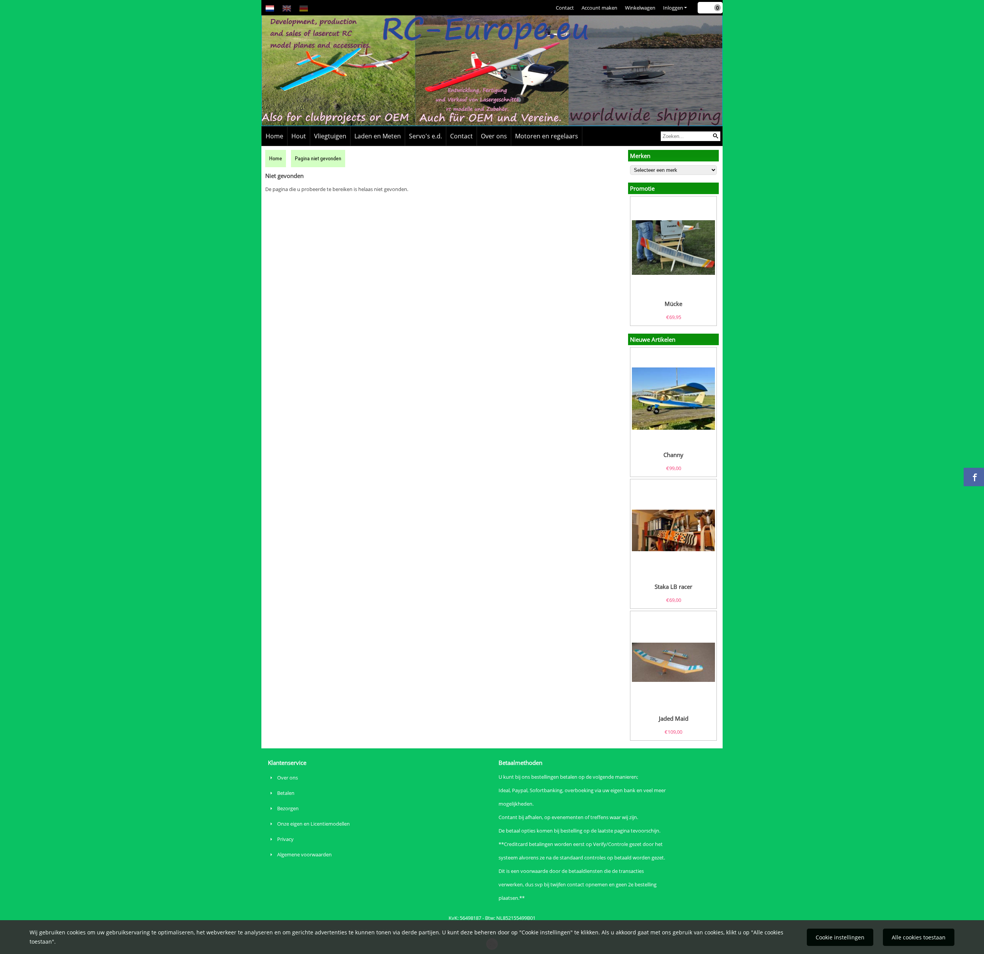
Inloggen (673, 7)
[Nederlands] (269, 7)
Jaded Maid (673, 718)
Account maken (599, 7)
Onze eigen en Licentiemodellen (313, 823)
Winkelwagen (640, 7)
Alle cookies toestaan (919, 937)
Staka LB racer (673, 586)
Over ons (494, 136)
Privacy (285, 839)
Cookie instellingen (840, 937)
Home (274, 136)
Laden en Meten (377, 136)
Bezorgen (288, 808)
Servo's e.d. (425, 136)
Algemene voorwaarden (304, 854)
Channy (673, 455)
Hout (298, 136)
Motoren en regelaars (546, 136)
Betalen (285, 792)
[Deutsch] (303, 7)
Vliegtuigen (330, 136)
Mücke (673, 303)
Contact (565, 7)
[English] (286, 7)
